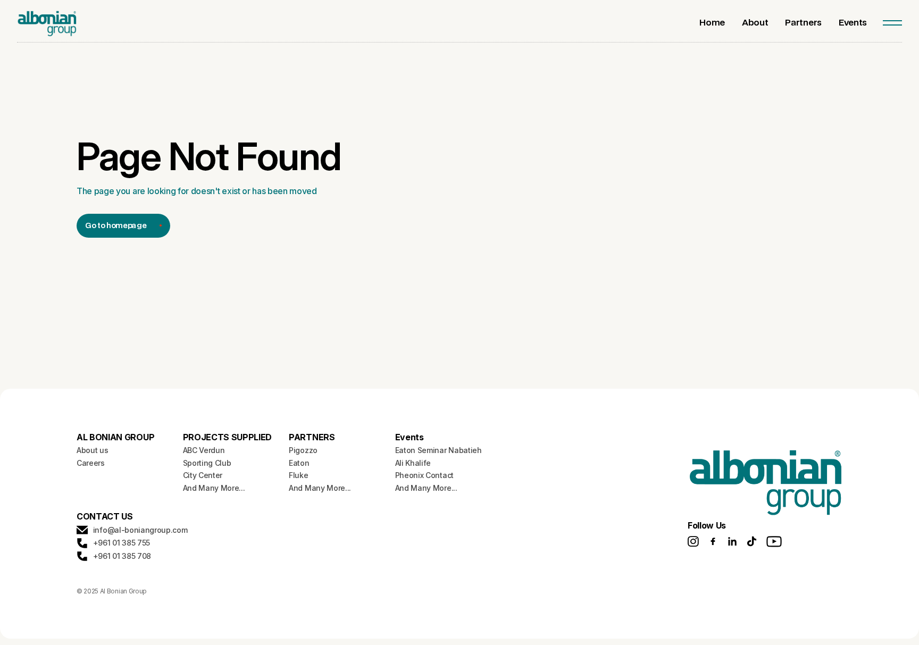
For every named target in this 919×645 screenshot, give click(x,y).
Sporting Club (207, 462)
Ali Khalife (413, 462)
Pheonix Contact (424, 475)
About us (92, 450)
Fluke (298, 475)
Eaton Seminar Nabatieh (438, 450)
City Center (202, 475)
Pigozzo (303, 450)
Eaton (299, 462)
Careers (91, 462)
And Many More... (214, 487)
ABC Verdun (204, 450)
